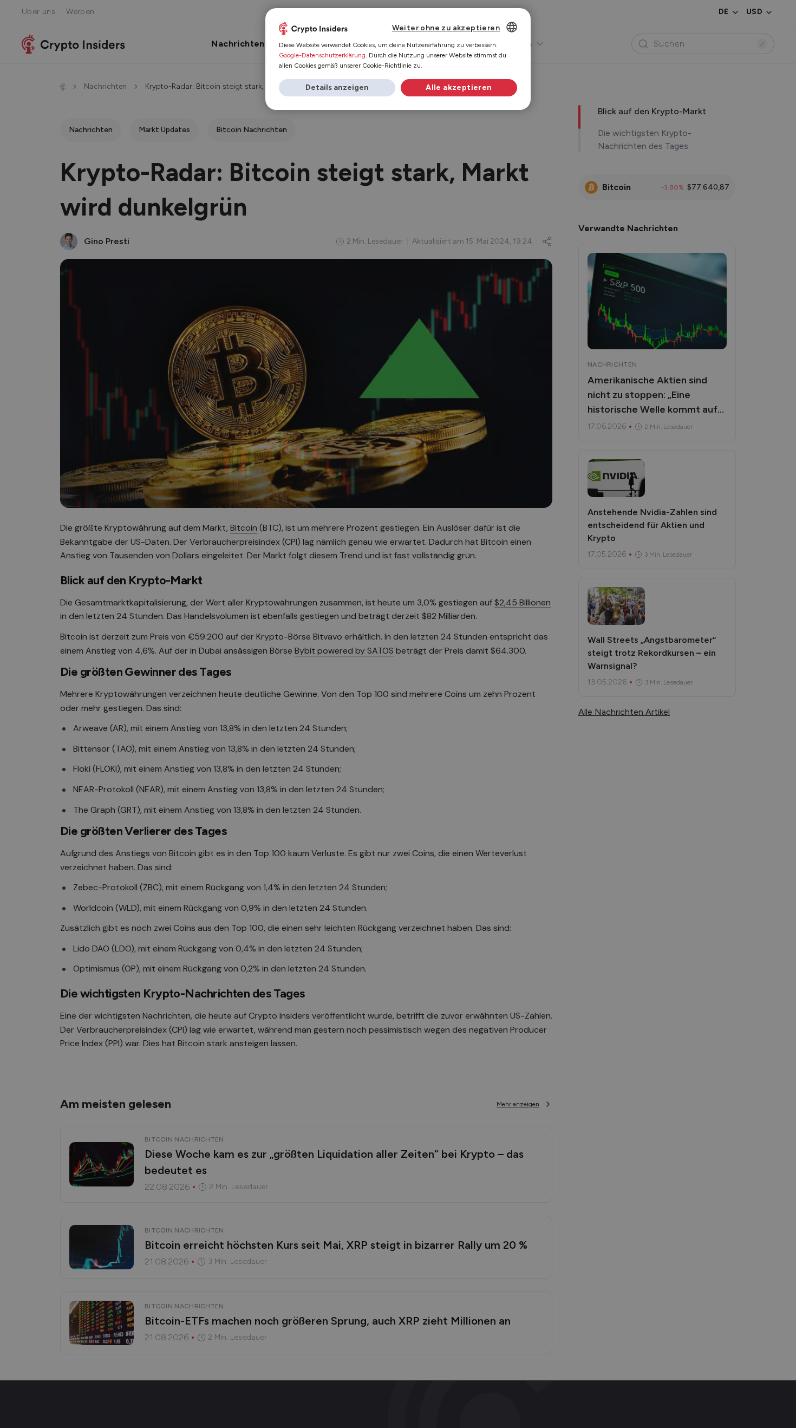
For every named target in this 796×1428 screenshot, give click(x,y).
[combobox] (511, 27)
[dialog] (398, 59)
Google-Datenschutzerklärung (322, 55)
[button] (337, 87)
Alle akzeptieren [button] (459, 87)
